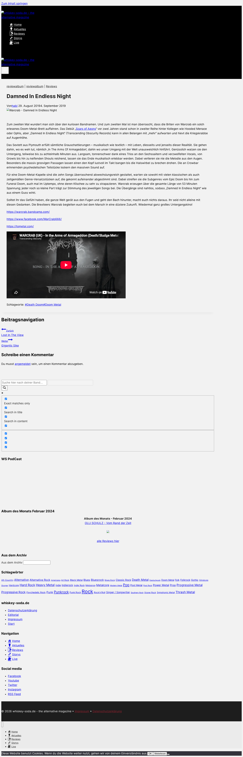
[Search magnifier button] (4, 387)
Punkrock (61, 592)
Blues (86, 579)
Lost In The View (12, 333)
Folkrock (185, 580)
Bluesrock (97, 579)
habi (15, 105)
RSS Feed (14, 694)
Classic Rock (123, 579)
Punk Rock (75, 592)
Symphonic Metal (166, 592)
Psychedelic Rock (36, 592)
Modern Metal (116, 585)
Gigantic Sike (10, 343)
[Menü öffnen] (5, 70)
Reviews (51, 86)
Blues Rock (110, 580)
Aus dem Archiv (11, 562)
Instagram (14, 689)
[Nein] (168, 754)
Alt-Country (7, 580)
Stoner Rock (150, 592)
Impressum (15, 619)
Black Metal (76, 580)
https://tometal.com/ (20, 226)
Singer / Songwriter (118, 592)
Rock (87, 591)
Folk (177, 580)
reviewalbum (15, 86)
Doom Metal (52, 304)
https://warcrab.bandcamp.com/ (28, 211)
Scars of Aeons (86, 128)
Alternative (21, 579)
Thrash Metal (185, 592)
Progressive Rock (13, 592)
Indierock (67, 585)
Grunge (4, 585)
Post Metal (136, 585)
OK (150, 753)
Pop (126, 585)
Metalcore (102, 585)
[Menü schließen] (2, 724)
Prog (173, 585)
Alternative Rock (40, 579)
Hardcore (14, 585)
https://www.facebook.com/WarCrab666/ (34, 219)
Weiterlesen (160, 753)
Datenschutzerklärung (22, 610)
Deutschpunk (155, 580)
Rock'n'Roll (99, 592)
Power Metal (161, 585)
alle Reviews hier (108, 541)
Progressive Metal (189, 585)
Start (11, 623)
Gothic (194, 580)
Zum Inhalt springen (14, 3)
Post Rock (147, 585)
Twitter (12, 685)
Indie (58, 585)
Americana (55, 580)
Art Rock (65, 580)
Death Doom (34, 304)
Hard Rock (27, 585)
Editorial (13, 614)
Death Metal (140, 579)
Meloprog (90, 585)
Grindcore (203, 580)
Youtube (13, 680)
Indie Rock (79, 585)
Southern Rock (137, 592)
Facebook (14, 676)
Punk (49, 592)
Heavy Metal (45, 585)
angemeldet (23, 364)
